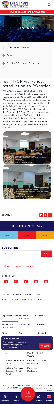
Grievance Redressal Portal (14, 362)
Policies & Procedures (24, 317)
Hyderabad (40, 333)
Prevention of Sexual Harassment (37, 362)
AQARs (15, 299)
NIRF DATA (27, 299)
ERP (7, 352)
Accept (45, 346)
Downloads (24, 324)
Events (5, 299)
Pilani (4, 333)
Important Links (10, 315)
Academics (40, 315)
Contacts (39, 324)
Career (28, 294)
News (37, 294)
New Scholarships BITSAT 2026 (27, 12)
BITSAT (5, 294)
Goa (20, 333)
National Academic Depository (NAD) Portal (14, 371)
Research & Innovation (7, 326)
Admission (17, 294)
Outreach (39, 299)
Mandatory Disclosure (32, 369)
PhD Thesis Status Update (35, 354)
